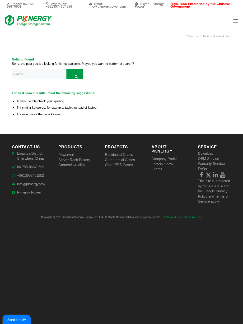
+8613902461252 (30, 175)
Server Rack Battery (74, 160)
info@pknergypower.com (36, 184)
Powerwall (66, 155)
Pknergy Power (29, 192)
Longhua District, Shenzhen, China (30, 155)
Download (205, 153)
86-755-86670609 (30, 167)
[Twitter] (208, 174)
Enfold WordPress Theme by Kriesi (182, 217)
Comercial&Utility (71, 165)
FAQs (202, 169)
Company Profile (164, 159)
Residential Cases (119, 155)
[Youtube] (222, 174)
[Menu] (235, 21)
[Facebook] (201, 174)
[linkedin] (215, 174)
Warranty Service (211, 164)
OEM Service (208, 159)
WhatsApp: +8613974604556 (59, 5)
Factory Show (162, 164)
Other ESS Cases (119, 165)
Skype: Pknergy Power (149, 5)
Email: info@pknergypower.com (107, 5)
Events (156, 169)
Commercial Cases (120, 160)
